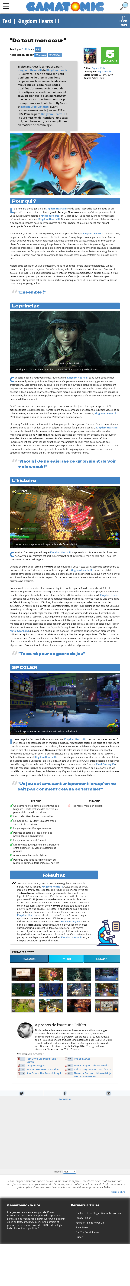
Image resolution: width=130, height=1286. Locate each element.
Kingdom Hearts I (50, 215)
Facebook (29, 958)
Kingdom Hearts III (30, 70)
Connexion (65, 1098)
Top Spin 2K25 (82, 1058)
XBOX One (55, 55)
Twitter (66, 958)
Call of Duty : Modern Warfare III (92, 1069)
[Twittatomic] (21, 1093)
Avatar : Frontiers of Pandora (42, 1069)
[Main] (6, 6)
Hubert (79, 1236)
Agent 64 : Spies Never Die (90, 1222)
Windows (41, 55)
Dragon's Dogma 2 (36, 1065)
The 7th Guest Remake (88, 1232)
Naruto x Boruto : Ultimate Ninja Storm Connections (92, 1075)
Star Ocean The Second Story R (44, 1073)
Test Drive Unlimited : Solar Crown (41, 1060)
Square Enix (98, 68)
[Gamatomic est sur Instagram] (108, 1093)
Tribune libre (117, 1191)
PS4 (38, 49)
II (64, 215)
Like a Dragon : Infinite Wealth (91, 1065)
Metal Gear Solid (19, 630)
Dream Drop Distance (35, 106)
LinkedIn (101, 958)
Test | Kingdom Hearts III (31, 21)
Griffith (26, 49)
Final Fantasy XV (105, 764)
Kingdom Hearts (92, 233)
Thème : (58, 1171)
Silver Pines (82, 1227)
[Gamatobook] (65, 1093)
